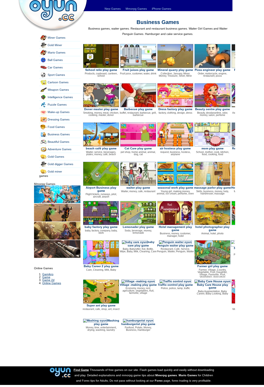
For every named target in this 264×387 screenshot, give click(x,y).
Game (46, 277)
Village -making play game (138, 284)
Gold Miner (55, 45)
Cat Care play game (138, 148)
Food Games (56, 127)
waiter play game (138, 187)
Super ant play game (101, 305)
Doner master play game (101, 109)
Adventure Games (59, 149)
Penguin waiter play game (175, 245)
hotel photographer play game (212, 228)
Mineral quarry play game (175, 69)
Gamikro (47, 274)
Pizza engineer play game (212, 69)
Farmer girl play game (212, 266)
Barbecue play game (138, 109)
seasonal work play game (175, 187)
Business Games (59, 134)
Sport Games (56, 74)
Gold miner (55, 171)
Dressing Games (59, 119)
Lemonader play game (138, 227)
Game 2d (48, 280)
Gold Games (56, 156)
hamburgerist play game (138, 324)
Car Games (55, 67)
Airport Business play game (101, 189)
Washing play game (106, 322)
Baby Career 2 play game (101, 266)
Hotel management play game (175, 228)
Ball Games (55, 60)
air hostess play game (175, 148)
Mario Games (56, 52)
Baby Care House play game (212, 286)
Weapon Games (58, 89)
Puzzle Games (57, 104)
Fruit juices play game (138, 69)
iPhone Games (161, 8)
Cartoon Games (58, 82)
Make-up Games (59, 112)
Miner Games (56, 37)
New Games (113, 8)
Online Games (51, 283)
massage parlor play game (212, 187)
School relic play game (101, 69)
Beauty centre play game (212, 109)
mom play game (213, 148)
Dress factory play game (175, 109)
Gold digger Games (60, 164)
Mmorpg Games (136, 8)
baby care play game (141, 243)
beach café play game (101, 148)
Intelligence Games (60, 97)
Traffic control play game (175, 284)
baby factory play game (101, 227)
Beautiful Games (58, 141)
